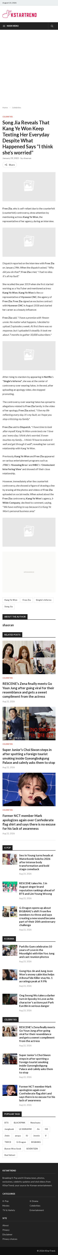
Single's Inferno (43, 600)
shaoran (27, 158)
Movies (5, 1205)
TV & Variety (8, 1210)
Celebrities (16, 107)
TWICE (7, 1142)
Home (5, 107)
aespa (18, 1135)
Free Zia (27, 600)
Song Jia (8, 606)
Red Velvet (9, 1155)
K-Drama (34, 1201)
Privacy (5, 1230)
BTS (6, 1122)
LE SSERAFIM (25, 1129)
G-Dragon (21, 1142)
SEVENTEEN (32, 1148)
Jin (38, 1129)
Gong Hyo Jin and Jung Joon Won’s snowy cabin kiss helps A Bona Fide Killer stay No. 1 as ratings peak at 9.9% (36, 976)
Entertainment (37, 1210)
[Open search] (52, 26)
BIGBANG (36, 1142)
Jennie (36, 1135)
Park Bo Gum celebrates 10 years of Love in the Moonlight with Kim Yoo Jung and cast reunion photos (36, 951)
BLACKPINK (19, 1122)
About (5, 1225)
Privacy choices (9, 1239)
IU (27, 1135)
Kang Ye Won (10, 600)
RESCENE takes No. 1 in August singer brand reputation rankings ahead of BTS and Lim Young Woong (37, 888)
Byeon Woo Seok (12, 1148)
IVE (46, 1129)
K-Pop (5, 1201)
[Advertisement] (29, 65)
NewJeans (35, 1122)
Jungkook (9, 1129)
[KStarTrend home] (19, 14)
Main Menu (13, 26)
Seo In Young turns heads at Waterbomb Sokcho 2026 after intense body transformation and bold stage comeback (36, 862)
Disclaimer (7, 1234)
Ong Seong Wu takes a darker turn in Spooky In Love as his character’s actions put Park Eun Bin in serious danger (37, 1000)
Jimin (7, 1135)
